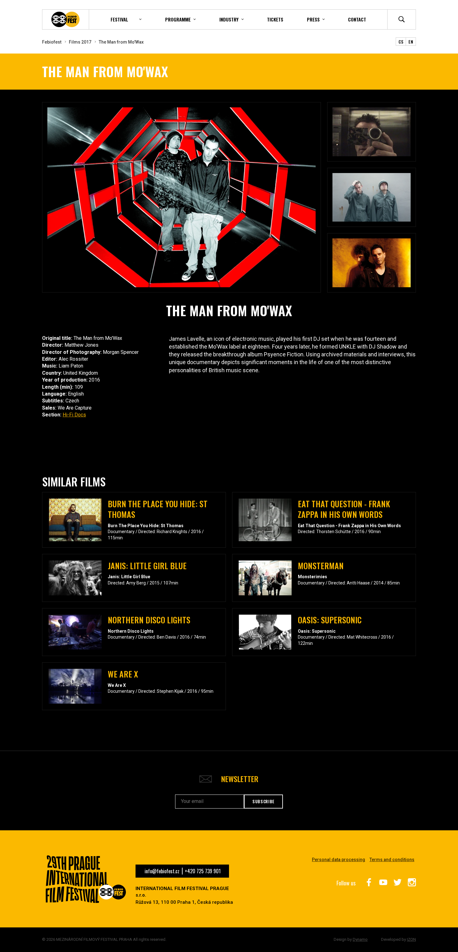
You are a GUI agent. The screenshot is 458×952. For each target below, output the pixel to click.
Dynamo (360, 939)
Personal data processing (338, 859)
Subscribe (263, 801)
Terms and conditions (392, 859)
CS (400, 41)
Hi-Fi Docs (74, 415)
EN (410, 41)
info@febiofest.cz (162, 871)
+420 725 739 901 (203, 871)
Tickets (275, 19)
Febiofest (51, 42)
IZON (411, 939)
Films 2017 (80, 42)
